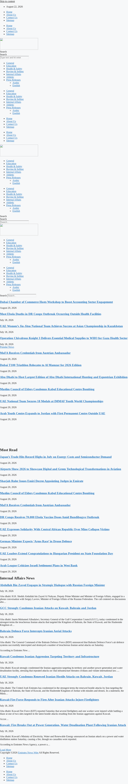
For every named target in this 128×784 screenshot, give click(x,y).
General (10, 63)
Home (9, 12)
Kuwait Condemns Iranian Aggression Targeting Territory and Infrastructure (49, 656)
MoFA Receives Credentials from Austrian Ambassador (35, 353)
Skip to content (7, 1)
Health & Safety (14, 68)
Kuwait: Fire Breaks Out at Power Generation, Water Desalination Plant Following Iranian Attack (63, 725)
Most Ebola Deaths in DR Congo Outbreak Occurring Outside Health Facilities (50, 314)
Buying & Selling (15, 71)
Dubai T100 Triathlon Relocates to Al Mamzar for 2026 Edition (40, 365)
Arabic (15, 82)
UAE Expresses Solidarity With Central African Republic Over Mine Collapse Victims (54, 529)
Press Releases (13, 80)
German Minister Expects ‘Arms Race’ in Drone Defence (36, 541)
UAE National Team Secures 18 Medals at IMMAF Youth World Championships (51, 401)
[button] (5, 749)
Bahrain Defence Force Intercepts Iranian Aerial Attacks (36, 631)
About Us (11, 14)
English (16, 85)
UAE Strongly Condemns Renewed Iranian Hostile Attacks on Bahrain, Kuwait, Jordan (56, 676)
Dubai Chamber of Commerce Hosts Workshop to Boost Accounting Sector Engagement (56, 302)
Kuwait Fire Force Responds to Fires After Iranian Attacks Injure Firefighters (49, 699)
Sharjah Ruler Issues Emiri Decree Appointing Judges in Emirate (41, 481)
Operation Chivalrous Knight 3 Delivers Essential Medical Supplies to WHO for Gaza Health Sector (64, 338)
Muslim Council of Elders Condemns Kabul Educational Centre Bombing (47, 389)
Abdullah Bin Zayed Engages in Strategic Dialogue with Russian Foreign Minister (52, 585)
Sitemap (10, 20)
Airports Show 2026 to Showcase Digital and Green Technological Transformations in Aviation (60, 469)
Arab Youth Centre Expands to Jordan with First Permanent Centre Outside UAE (52, 413)
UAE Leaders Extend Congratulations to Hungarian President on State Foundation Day (56, 553)
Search (3, 51)
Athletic (10, 77)
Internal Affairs (13, 74)
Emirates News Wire (28, 752)
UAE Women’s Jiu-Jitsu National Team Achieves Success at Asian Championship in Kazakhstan (61, 326)
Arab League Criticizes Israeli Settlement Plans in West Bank (39, 565)
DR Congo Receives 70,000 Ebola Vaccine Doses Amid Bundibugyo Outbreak (49, 517)
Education (11, 66)
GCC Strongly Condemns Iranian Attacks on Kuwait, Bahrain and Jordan (48, 608)
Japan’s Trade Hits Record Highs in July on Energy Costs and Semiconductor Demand (56, 456)
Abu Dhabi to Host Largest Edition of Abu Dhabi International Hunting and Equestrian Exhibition (64, 377)
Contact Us (11, 17)
